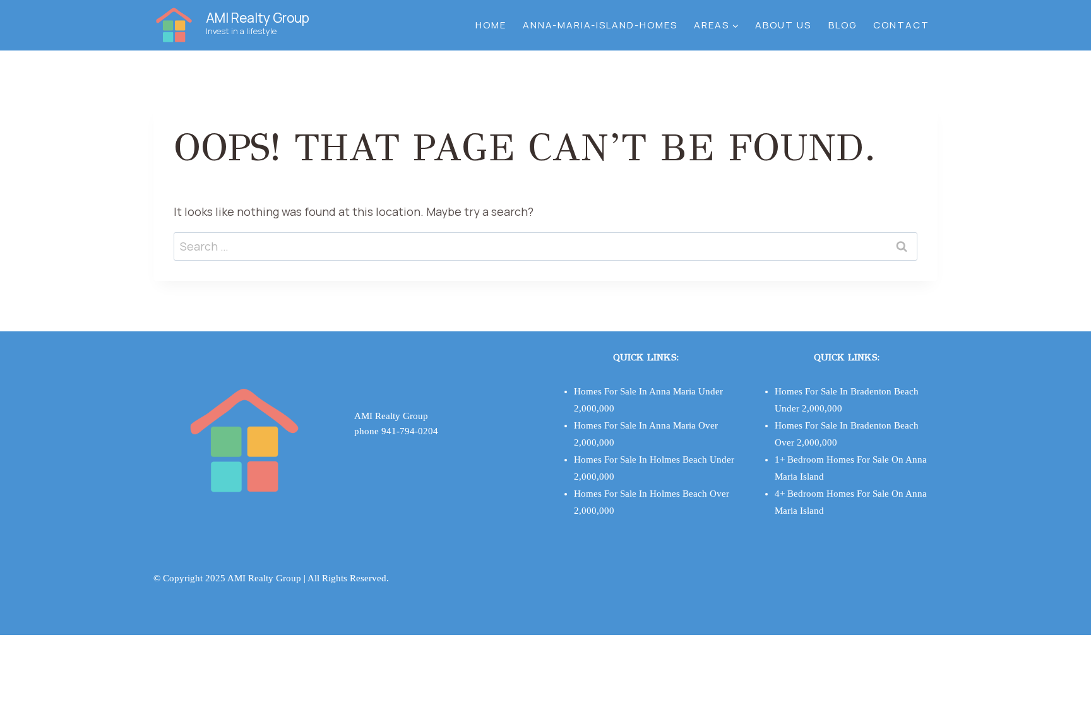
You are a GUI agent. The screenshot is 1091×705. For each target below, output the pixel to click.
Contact (901, 25)
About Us (783, 25)
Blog (842, 25)
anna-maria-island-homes (600, 25)
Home (490, 25)
